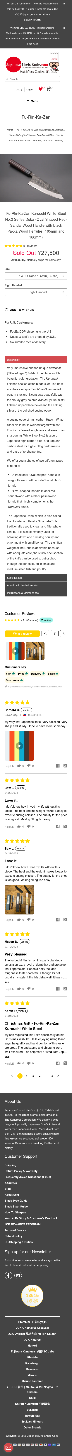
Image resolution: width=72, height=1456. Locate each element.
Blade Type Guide (16, 1200)
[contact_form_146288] (8, 1447)
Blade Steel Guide (16, 1206)
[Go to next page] (59, 1075)
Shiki (32, 1398)
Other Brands (32, 1427)
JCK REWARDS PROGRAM (23, 1224)
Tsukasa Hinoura (32, 1421)
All (18, 129)
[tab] (36, 359)
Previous (7, 180)
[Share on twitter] (65, 766)
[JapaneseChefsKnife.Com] (32, 63)
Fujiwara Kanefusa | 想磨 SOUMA (32, 1351)
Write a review (22, 633)
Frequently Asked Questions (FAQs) (28, 1177)
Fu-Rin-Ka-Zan (36, 117)
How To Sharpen (15, 1212)
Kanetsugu (32, 1363)
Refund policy (14, 1236)
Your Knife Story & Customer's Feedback (31, 1218)
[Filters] (55, 633)
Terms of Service (15, 1230)
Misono (32, 1375)
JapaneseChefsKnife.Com (42, 1436)
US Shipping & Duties (19, 1242)
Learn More (32, 19)
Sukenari (32, 1410)
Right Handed (13, 285)
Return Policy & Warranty (21, 1171)
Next (65, 180)
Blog (8, 1189)
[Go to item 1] (15, 651)
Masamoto (32, 1369)
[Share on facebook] (58, 766)
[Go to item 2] (35, 651)
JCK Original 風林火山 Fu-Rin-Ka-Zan (32, 1334)
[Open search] (45, 633)
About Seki (12, 1195)
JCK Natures (32, 1339)
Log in (29, 89)
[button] (14, 246)
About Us (11, 1183)
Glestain (32, 1357)
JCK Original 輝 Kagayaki (32, 1328)
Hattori (32, 1345)
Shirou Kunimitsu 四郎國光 (32, 1404)
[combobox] (32, 79)
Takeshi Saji (32, 1415)
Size (7, 269)
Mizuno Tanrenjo (32, 1381)
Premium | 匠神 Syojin (32, 1322)
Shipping (10, 1165)
